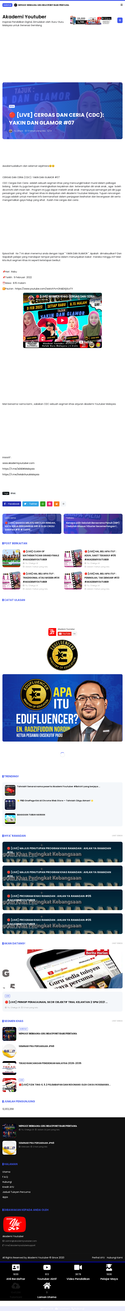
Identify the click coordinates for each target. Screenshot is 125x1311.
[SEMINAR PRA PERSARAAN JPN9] (4, 5)
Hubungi (7, 1181)
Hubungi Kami (115, 1257)
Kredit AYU (8, 1186)
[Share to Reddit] (56, 503)
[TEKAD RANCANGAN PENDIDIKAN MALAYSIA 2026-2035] (9, 1074)
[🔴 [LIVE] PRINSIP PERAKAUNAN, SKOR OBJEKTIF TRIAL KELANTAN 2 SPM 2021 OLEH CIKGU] (62, 968)
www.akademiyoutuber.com (18, 463)
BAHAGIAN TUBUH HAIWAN (31, 814)
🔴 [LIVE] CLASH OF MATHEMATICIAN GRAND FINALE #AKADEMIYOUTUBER (41, 555)
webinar (23, 1029)
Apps (5, 1196)
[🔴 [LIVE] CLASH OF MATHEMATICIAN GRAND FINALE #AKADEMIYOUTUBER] (11, 566)
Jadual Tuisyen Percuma (16, 1191)
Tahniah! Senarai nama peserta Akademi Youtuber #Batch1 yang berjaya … (58, 786)
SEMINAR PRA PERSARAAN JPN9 (23, 5)
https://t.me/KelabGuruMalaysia (20, 474)
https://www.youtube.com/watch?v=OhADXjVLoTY (44, 288)
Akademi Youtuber (24, 16)
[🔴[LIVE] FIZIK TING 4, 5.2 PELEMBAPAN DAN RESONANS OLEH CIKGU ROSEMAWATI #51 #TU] (9, 1091)
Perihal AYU (98, 1257)
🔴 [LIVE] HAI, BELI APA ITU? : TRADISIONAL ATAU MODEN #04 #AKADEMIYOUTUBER (41, 577)
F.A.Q (5, 1176)
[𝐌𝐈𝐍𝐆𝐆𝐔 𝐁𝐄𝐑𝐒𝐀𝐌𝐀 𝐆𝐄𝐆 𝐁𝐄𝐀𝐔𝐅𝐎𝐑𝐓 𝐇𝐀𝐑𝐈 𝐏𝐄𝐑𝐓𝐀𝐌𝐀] (9, 1040)
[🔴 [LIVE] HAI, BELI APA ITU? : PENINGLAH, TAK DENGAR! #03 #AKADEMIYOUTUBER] (73, 588)
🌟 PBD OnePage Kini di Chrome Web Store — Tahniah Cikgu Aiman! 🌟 (55, 800)
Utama (6, 1171)
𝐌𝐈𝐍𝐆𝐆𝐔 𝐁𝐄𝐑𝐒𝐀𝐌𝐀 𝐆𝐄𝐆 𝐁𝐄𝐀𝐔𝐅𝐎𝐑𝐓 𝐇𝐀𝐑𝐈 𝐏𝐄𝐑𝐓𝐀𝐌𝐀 (48, 1033)
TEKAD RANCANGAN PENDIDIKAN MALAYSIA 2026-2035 (50, 1063)
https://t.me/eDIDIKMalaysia (18, 468)
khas (12, 106)
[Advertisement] (62, 53)
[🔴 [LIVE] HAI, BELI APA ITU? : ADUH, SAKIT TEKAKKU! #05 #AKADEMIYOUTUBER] (73, 566)
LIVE (7, 996)
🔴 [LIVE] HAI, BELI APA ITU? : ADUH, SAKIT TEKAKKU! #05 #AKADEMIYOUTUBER (100, 555)
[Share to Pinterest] (49, 503)
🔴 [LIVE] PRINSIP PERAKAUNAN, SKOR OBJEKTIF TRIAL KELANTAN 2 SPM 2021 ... (56, 1002)
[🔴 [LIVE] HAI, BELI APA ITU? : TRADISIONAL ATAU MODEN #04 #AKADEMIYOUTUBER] (11, 588)
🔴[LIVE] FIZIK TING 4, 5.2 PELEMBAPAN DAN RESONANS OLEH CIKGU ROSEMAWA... (65, 1084)
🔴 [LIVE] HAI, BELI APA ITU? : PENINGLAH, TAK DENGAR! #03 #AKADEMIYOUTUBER (101, 577)
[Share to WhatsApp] (42, 503)
